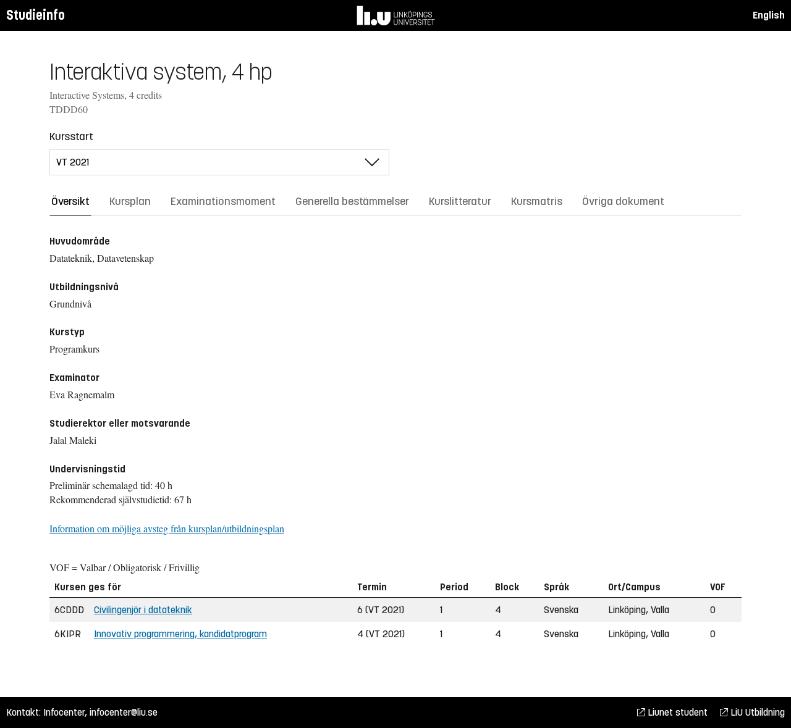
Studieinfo (35, 15)
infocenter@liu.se (124, 712)
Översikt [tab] (70, 201)
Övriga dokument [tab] (623, 201)
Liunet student (676, 712)
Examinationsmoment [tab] (223, 201)
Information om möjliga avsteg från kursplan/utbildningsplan (166, 528)
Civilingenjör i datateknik (143, 610)
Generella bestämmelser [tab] (352, 201)
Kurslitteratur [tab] (460, 201)
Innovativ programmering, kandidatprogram (180, 634)
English (769, 15)
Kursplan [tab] (130, 201)
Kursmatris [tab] (536, 201)
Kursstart (71, 136)
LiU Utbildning (756, 712)
